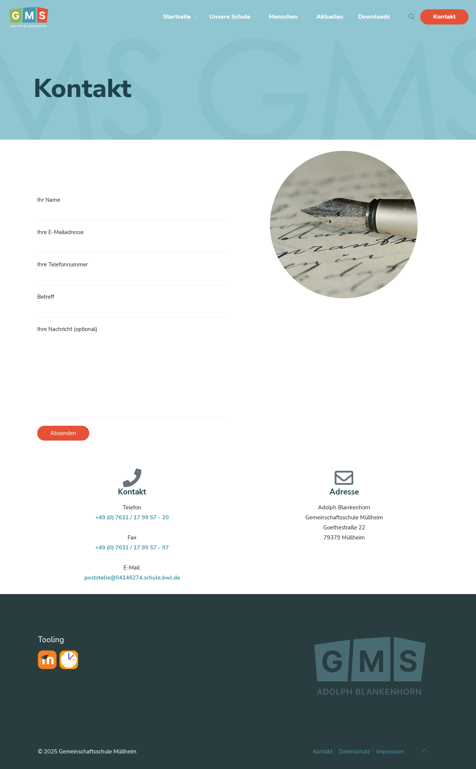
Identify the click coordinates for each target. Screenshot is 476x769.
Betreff (45, 297)
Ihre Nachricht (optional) (67, 329)
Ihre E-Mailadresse (60, 232)
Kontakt (444, 17)
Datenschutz (354, 751)
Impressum (390, 751)
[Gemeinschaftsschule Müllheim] (28, 16)
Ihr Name (48, 200)
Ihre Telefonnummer (62, 264)
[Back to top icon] (424, 751)
